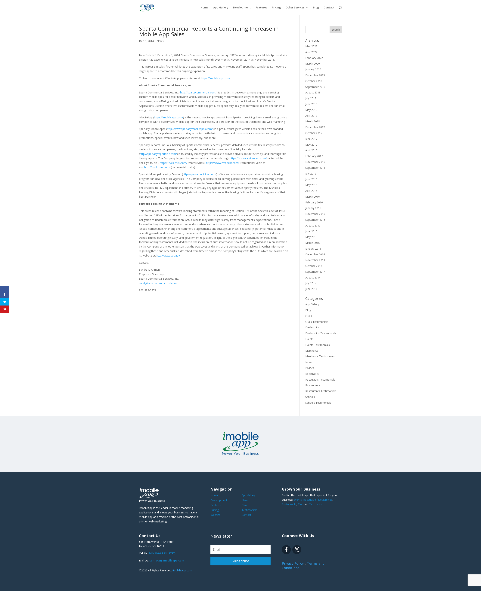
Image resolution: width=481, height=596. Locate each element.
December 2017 (315, 127)
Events (309, 339)
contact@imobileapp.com (166, 560)
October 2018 (313, 81)
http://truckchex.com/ (157, 167)
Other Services (295, 7)
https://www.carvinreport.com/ (248, 158)
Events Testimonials (317, 345)
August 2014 (313, 277)
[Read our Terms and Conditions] (4, 283)
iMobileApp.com (182, 570)
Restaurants (312, 385)
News (160, 41)
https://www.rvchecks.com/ (222, 163)
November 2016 (315, 162)
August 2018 (313, 92)
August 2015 (313, 225)
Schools (310, 397)
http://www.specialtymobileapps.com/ (190, 129)
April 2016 (311, 191)
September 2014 (315, 271)
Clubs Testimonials (316, 322)
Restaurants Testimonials (320, 391)
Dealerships (312, 327)
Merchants (311, 350)
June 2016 (311, 179)
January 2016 (313, 208)
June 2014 (311, 289)
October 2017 (313, 133)
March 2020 (312, 63)
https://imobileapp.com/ (215, 78)
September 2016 (315, 167)
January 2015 (313, 248)
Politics (309, 368)
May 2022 (311, 46)
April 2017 (311, 150)
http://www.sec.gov (168, 255)
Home (204, 7)
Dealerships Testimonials (320, 333)
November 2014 (315, 260)
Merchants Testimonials (320, 356)
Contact (329, 7)
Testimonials (249, 510)
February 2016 (314, 202)
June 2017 (311, 139)
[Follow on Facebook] (286, 549)
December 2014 (315, 254)
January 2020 (313, 69)
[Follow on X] (296, 549)
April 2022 (311, 52)
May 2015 (311, 237)
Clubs (308, 316)
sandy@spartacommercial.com (158, 283)
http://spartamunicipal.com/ (199, 174)
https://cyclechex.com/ (173, 163)
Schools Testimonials (318, 402)
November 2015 (315, 214)
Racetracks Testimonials (320, 379)
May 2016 (311, 185)
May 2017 (311, 144)
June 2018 (311, 104)
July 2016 (310, 173)
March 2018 (312, 121)
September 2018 (315, 87)
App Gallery (220, 7)
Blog (316, 7)
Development (242, 7)
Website (215, 515)
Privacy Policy (293, 563)
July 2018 (310, 98)
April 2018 (311, 115)
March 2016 (312, 196)
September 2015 (315, 219)
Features (261, 7)
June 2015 (311, 231)
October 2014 (313, 266)
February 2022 (314, 58)
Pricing (276, 7)
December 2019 (315, 75)
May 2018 (311, 110)
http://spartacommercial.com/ (198, 92)
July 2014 (310, 283)
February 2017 (314, 156)
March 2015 (312, 243)
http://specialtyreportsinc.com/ (158, 154)
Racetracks (312, 374)
